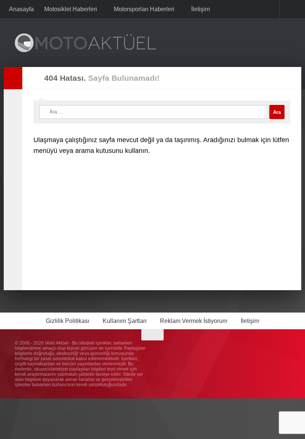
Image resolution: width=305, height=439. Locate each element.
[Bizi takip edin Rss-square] (285, 349)
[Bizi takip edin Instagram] (245, 349)
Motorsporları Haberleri (143, 9)
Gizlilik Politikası (67, 321)
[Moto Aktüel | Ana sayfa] (85, 42)
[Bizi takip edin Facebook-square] (258, 349)
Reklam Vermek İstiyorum (193, 321)
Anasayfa (21, 9)
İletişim (199, 9)
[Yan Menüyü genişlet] (13, 78)
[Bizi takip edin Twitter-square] (271, 349)
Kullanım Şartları (125, 321)
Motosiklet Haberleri (70, 9)
